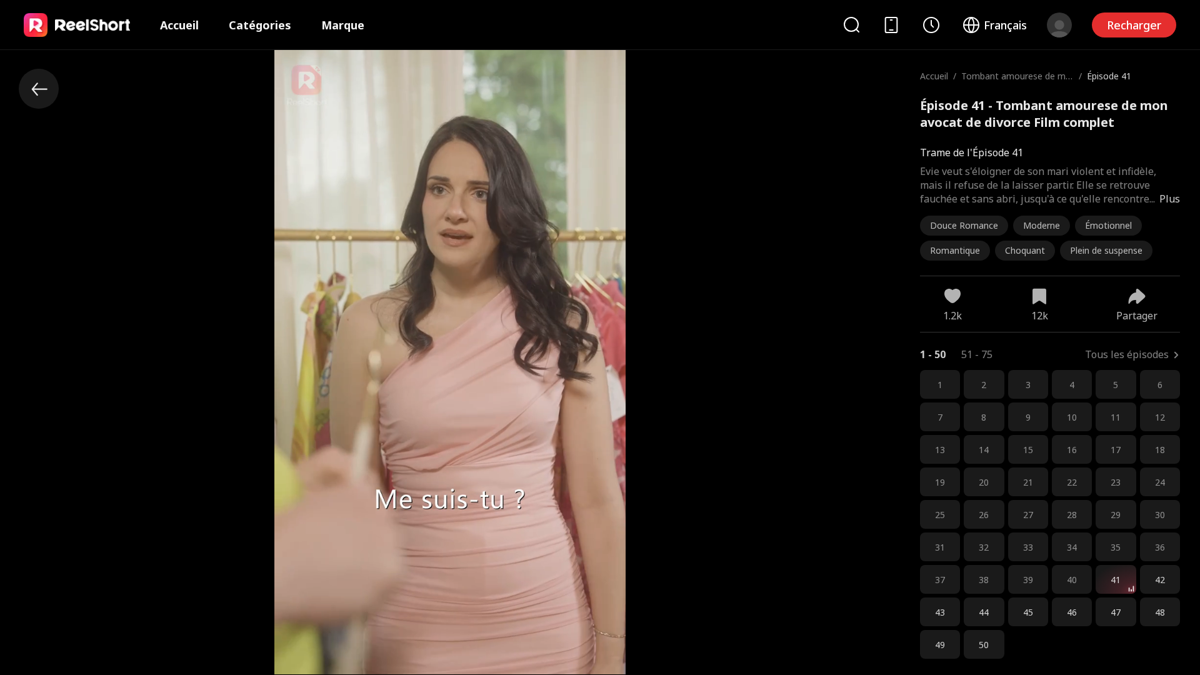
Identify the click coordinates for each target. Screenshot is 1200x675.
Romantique (955, 250)
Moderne (1041, 225)
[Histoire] (931, 25)
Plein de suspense (1106, 250)
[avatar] (1059, 25)
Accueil (179, 25)
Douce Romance (964, 225)
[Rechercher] (851, 24)
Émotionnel (1108, 225)
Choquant (1025, 250)
